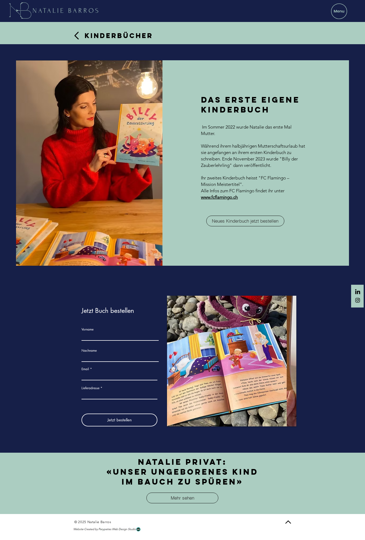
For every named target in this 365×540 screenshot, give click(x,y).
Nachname (89, 350)
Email (85, 369)
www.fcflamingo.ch (219, 197)
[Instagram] (358, 300)
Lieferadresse (90, 388)
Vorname (87, 329)
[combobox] (119, 394)
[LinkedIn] (358, 292)
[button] (339, 11)
